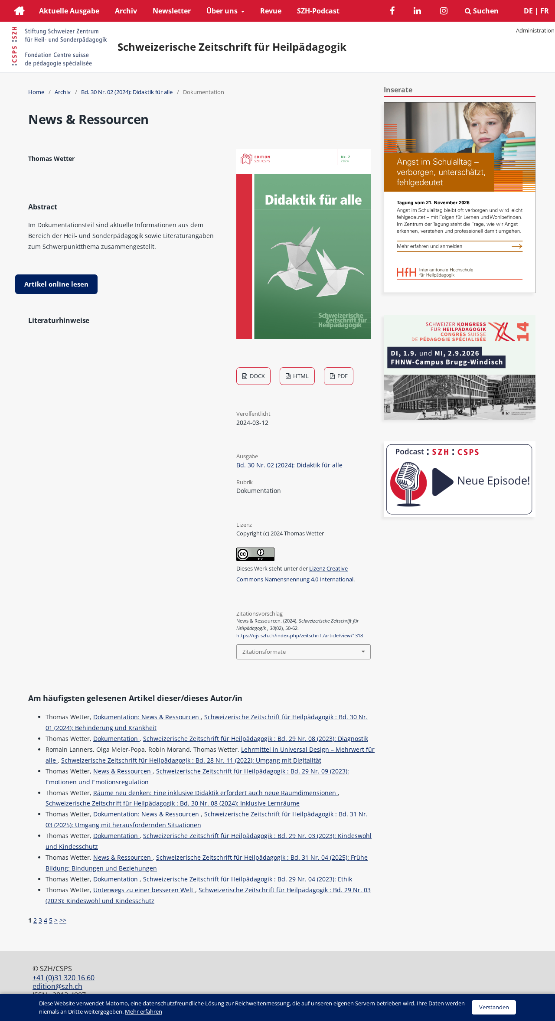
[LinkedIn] (417, 12)
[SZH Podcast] (459, 515)
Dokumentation (116, 738)
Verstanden (494, 1007)
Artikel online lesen (56, 284)
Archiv (126, 11)
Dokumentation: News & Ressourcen (147, 717)
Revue (270, 11)
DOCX (256, 376)
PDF (342, 376)
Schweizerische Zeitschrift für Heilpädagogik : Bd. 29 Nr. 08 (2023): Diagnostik (255, 738)
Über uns (222, 11)
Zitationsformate (264, 652)
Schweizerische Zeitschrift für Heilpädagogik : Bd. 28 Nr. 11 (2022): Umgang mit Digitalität (191, 760)
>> (62, 920)
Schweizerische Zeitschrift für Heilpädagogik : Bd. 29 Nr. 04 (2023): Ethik (247, 879)
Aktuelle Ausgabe (69, 11)
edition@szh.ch (57, 986)
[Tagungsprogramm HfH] (459, 291)
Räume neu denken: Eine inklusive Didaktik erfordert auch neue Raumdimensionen (215, 793)
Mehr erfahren (143, 1011)
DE (528, 11)
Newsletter (172, 11)
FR (544, 11)
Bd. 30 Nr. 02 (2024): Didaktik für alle (127, 92)
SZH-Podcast (318, 11)
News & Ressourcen (123, 771)
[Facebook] (392, 12)
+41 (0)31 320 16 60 (64, 977)
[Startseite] (19, 12)
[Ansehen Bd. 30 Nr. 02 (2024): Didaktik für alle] (303, 337)
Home (36, 92)
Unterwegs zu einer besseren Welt (144, 890)
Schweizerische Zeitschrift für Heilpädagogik (232, 46)
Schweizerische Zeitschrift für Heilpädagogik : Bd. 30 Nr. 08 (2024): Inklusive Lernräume (173, 803)
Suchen (485, 11)
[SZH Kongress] (459, 417)
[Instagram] (444, 12)
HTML (300, 376)
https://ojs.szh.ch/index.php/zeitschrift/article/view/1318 (299, 636)
